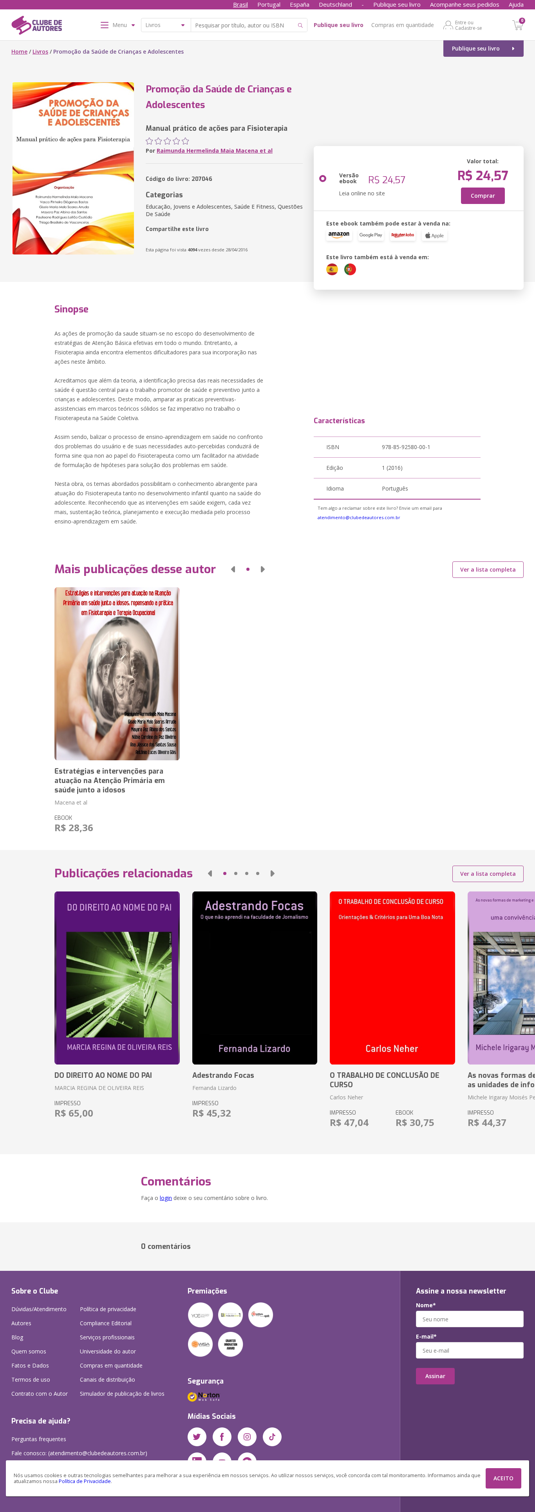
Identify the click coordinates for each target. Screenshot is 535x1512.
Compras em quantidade (402, 25)
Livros (40, 51)
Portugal (268, 4)
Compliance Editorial (106, 1323)
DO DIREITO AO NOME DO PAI (103, 1075)
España (299, 4)
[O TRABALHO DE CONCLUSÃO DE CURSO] (392, 978)
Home (19, 51)
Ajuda (516, 4)
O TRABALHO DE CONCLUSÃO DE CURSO (384, 1080)
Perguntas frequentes (38, 1439)
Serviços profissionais (107, 1337)
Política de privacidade (108, 1309)
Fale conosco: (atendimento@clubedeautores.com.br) (79, 1453)
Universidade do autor (108, 1351)
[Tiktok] (272, 1436)
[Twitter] (197, 1436)
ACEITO (503, 1478)
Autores (21, 1323)
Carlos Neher (346, 1097)
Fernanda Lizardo (214, 1088)
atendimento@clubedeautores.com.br (359, 517)
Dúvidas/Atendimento (39, 1309)
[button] (233, 569)
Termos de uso (30, 1379)
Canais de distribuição (107, 1379)
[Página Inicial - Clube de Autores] (36, 27)
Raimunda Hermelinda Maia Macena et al (215, 150)
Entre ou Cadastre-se (468, 25)
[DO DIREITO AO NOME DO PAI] (116, 978)
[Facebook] (222, 1436)
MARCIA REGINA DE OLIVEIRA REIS (99, 1088)
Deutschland (335, 4)
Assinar (435, 1376)
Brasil (240, 4)
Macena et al (70, 802)
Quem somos (28, 1351)
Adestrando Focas (223, 1075)
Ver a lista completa (488, 569)
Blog (17, 1337)
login (166, 1198)
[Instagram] (247, 1436)
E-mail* (426, 1336)
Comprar (483, 195)
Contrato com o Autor (39, 1393)
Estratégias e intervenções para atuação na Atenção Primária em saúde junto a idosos (109, 781)
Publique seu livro (397, 4)
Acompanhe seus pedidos (464, 4)
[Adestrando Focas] (254, 978)
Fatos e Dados (30, 1365)
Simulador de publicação (122, 1393)
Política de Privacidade (85, 1481)
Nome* (426, 1305)
